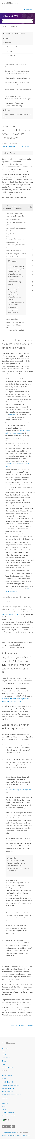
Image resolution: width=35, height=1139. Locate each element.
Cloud (4, 1061)
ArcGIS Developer (8, 1088)
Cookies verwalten (16, 1135)
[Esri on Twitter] (3, 1126)
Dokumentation (7, 1067)
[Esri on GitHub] (9, 1126)
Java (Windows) (11, 591)
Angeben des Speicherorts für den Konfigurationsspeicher (17, 84)
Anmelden (29, 10)
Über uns (5, 1103)
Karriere (4, 1106)
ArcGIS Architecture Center (11, 1095)
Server (4, 1054)
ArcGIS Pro (5, 1079)
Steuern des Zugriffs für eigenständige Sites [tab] (17, 115)
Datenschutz (5, 1135)
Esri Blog (5, 1109)
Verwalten (5, 26)
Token (9, 60)
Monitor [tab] (7, 38)
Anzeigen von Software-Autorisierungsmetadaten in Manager (17, 97)
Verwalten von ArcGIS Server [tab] (14, 34)
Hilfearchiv (25, 146)
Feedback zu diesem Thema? (22, 1025)
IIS (28, 589)
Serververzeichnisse (14, 47)
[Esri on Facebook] (6, 1126)
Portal (4, 1051)
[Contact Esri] (13, 1126)
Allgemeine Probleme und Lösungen (17, 78)
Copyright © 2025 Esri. (9, 1132)
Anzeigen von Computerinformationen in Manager (18, 90)
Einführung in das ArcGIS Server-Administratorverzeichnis (16, 65)
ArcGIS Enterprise (11, 3)
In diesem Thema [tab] (9, 153)
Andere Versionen (9, 146)
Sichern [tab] (7, 110)
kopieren (12, 415)
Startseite (5, 1048)
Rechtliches (26, 1135)
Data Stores (6, 1058)
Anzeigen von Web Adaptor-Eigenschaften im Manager (15, 104)
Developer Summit (8, 1116)
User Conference (8, 1113)
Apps (3, 1064)
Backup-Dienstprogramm (11, 614)
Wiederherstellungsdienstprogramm (18, 790)
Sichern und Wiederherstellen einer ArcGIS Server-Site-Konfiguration (17, 72)
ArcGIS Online (7, 1076)
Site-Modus (11, 55)
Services (10, 51)
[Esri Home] (5, 1119)
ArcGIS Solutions (8, 1092)
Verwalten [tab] (7, 42)
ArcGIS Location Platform (11, 1085)
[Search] (21, 9)
